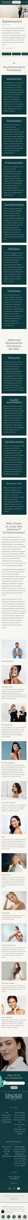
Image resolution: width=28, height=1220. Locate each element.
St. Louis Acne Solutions (14, 400)
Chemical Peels (14, 78)
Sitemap (22, 1195)
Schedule (14, 1051)
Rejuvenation (10, 48)
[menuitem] (9, 1188)
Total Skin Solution (14, 204)
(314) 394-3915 (9, 1212)
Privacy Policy (16, 1195)
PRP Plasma (14, 248)
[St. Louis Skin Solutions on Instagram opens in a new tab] (9, 1188)
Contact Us (14, 1061)
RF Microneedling (14, 162)
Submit (14, 1087)
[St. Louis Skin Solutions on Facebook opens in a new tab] (14, 1188)
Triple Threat (14, 290)
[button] (2, 1211)
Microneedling (14, 120)
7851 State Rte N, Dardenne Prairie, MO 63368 (6, 1150)
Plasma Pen (14, 357)
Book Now (16, 2)
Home (3, 48)
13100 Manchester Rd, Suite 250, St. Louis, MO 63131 (6, 1116)
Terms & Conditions (8, 1195)
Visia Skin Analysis (14, 441)
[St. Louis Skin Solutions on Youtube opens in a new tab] (18, 1188)
